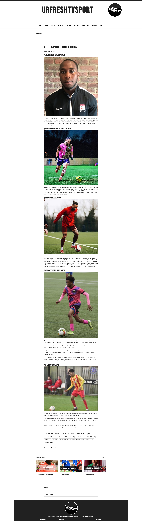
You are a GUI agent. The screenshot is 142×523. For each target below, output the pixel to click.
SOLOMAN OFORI (64, 439)
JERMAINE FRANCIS (49, 442)
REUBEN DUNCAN (65, 475)
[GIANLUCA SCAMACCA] (95, 466)
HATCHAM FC (79, 436)
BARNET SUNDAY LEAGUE (68, 433)
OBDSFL (57, 433)
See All (104, 457)
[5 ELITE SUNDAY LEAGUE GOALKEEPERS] (47, 466)
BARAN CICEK (89, 439)
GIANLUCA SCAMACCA (90, 475)
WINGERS (55, 439)
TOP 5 (89, 433)
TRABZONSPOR (48, 436)
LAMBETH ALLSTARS (90, 436)
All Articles (39, 33)
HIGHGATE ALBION (69, 436)
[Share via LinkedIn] (51, 447)
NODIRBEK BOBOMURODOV (77, 439)
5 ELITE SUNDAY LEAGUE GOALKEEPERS (45, 475)
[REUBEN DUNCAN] (71, 466)
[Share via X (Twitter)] (48, 447)
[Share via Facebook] (44, 447)
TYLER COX (47, 439)
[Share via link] (55, 447)
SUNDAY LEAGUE (49, 433)
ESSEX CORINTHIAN (81, 433)
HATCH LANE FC (58, 436)
